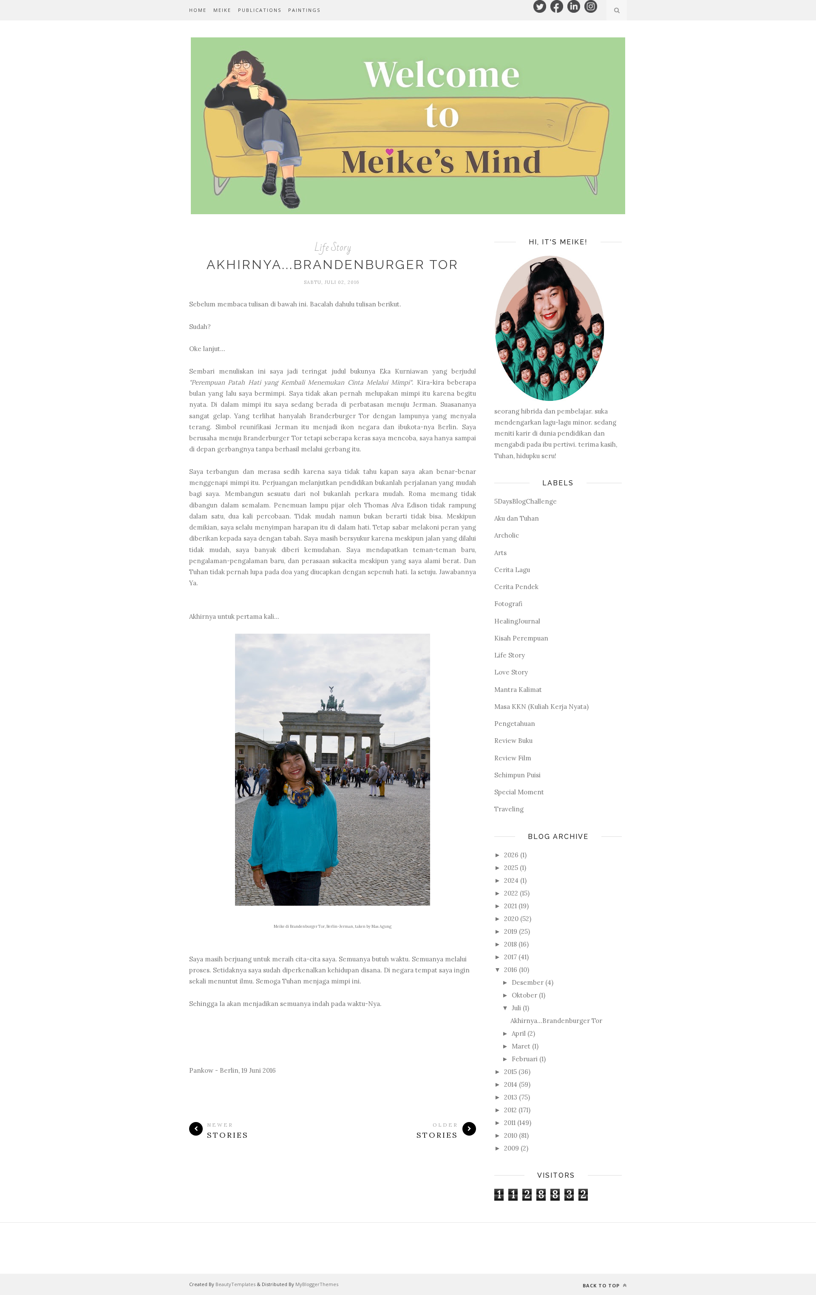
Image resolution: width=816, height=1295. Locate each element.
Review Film (512, 758)
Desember (528, 982)
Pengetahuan (514, 724)
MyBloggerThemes (316, 1284)
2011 (510, 1123)
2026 (511, 855)
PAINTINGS (304, 10)
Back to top (602, 1285)
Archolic (506, 535)
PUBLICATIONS (259, 10)
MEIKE (222, 10)
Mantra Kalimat (518, 690)
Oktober (524, 995)
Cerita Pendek (516, 587)
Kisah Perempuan (521, 638)
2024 (511, 880)
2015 (510, 1072)
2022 (511, 893)
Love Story (511, 672)
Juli (516, 1008)
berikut (389, 304)
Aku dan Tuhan (516, 518)
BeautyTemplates (235, 1284)
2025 (511, 868)
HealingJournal (517, 621)
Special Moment (519, 792)
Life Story (332, 247)
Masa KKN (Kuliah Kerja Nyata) (541, 707)
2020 (511, 919)
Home (198, 10)
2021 (510, 906)
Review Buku (513, 741)
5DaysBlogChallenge (525, 501)
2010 (510, 1135)
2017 (510, 957)
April (519, 1033)
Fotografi (508, 604)
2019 (510, 931)
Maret (521, 1046)
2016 (510, 970)
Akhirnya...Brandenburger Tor (333, 264)
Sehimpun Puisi (517, 775)
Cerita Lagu (512, 570)
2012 (510, 1110)
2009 (511, 1148)
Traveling (509, 809)
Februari (525, 1059)
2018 (510, 944)
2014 (510, 1084)
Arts (500, 553)
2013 (510, 1097)
